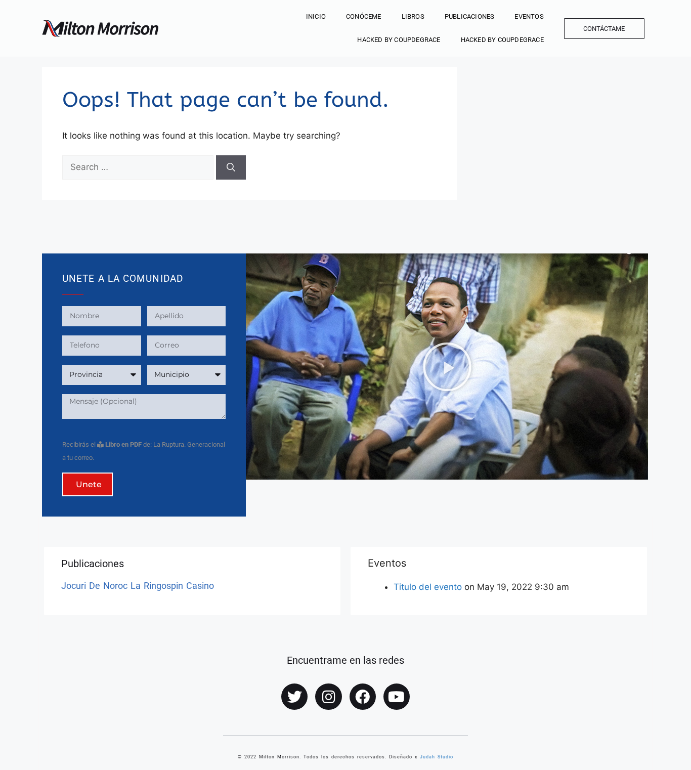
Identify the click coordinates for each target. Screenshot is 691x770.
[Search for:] (139, 167)
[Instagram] (328, 696)
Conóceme (363, 16)
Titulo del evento (428, 587)
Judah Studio (436, 756)
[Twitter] (294, 696)
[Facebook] (363, 696)
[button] (447, 366)
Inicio (316, 16)
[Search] (231, 167)
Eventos (528, 16)
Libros (413, 16)
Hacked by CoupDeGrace (398, 40)
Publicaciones (470, 16)
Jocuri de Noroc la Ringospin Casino (137, 585)
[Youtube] (396, 696)
